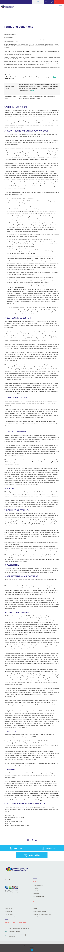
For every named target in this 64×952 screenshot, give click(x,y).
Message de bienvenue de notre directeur (42, 914)
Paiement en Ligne (9, 914)
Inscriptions (18, 848)
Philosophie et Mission (38, 885)
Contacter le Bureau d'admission (12, 917)
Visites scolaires (59, 2)
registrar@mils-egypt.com (14, 931)
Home (2, 12)
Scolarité (35, 908)
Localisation (50, 848)
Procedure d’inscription (10, 906)
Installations (36, 893)
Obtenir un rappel (49, 2)
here (54, 77)
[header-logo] (7, 6)
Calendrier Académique (38, 896)
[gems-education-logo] (12, 889)
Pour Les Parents (37, 906)
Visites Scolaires (34, 855)
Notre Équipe (36, 888)
